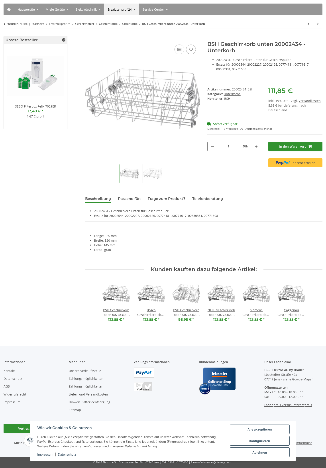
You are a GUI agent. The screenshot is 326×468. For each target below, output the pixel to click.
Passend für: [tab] (129, 199)
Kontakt (9, 371)
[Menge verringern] (212, 146)
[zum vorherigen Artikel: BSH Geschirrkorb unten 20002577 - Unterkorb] (308, 24)
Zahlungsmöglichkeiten (86, 378)
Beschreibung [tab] (98, 199)
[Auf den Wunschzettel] (191, 49)
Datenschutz (67, 454)
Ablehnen (259, 452)
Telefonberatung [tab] (207, 199)
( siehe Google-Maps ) (297, 379)
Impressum (45, 454)
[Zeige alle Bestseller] (63, 40)
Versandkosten (310, 101)
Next (56, 88)
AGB (7, 386)
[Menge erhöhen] (256, 146)
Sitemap (75, 410)
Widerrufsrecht (15, 394)
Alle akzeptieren (259, 429)
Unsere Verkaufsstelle (85, 371)
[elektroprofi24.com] (9, 9)
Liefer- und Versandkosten (88, 394)
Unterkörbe (232, 94)
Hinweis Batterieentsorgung (89, 402)
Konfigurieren (259, 441)
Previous (14, 88)
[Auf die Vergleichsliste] (179, 49)
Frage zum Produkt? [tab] (166, 199)
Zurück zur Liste (17, 24)
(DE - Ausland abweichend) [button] (255, 129)
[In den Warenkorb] (88, 38)
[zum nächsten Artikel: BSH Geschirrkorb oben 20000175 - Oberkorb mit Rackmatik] (317, 24)
